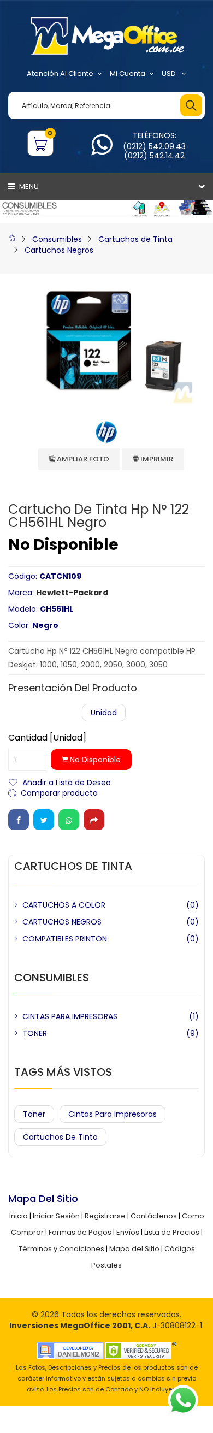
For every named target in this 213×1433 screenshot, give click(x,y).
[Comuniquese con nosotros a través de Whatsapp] (102, 151)
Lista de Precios (171, 1232)
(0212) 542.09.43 (154, 146)
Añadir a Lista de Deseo (66, 781)
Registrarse (105, 1216)
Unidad (104, 712)
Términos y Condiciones (61, 1248)
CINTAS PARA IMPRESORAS (69, 1016)
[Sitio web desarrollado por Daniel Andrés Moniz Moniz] (70, 1350)
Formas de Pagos (80, 1232)
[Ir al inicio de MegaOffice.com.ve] (12, 239)
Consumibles (57, 239)
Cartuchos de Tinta (135, 239)
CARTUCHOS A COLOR (63, 904)
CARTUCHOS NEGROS (62, 921)
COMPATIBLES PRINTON (64, 938)
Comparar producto (59, 792)
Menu (28, 186)
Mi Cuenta (127, 73)
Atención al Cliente (60, 73)
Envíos (127, 1232)
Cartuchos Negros (59, 250)
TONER (34, 1033)
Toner (34, 1114)
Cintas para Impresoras (112, 1114)
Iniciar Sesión (56, 1216)
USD (169, 73)
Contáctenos (154, 1216)
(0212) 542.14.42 (154, 155)
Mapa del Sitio (134, 1248)
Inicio (18, 1216)
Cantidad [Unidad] (47, 737)
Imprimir (156, 459)
